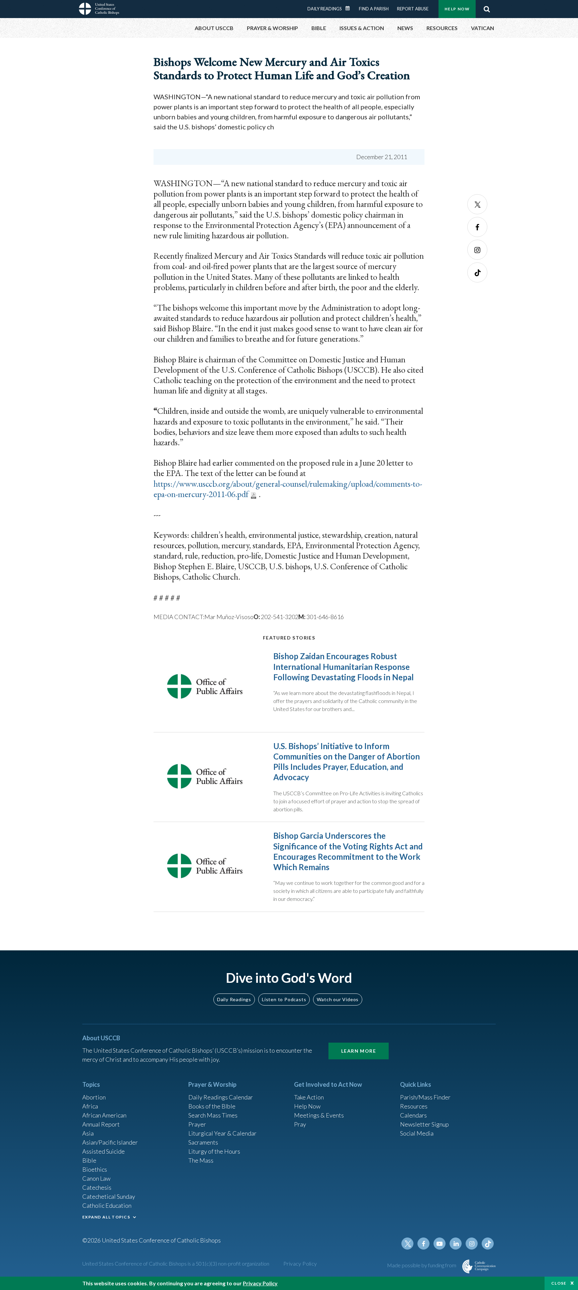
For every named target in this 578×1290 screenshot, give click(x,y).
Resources (413, 1106)
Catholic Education (106, 1205)
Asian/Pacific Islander (110, 1142)
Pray (300, 1124)
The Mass (200, 1160)
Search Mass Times (212, 1115)
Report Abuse (412, 8)
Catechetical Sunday (108, 1196)
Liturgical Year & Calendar (222, 1133)
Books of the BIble (211, 1106)
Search (487, 9)
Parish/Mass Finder (425, 1097)
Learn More (358, 1051)
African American (104, 1115)
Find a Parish (374, 8)
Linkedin (456, 1244)
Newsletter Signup (424, 1124)
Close (559, 1283)
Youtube (440, 1244)
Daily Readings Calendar (350, 8)
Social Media (417, 1133)
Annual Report (101, 1124)
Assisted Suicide (103, 1151)
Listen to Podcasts (284, 999)
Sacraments (203, 1142)
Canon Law (96, 1178)
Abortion (94, 1097)
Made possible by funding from (422, 1265)
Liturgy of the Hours (214, 1151)
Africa (90, 1106)
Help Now (457, 8)
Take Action (309, 1097)
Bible (89, 1160)
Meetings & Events (319, 1115)
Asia (88, 1133)
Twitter (477, 204)
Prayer (197, 1124)
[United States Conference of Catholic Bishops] (99, 10)
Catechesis (96, 1187)
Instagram (477, 250)
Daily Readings (324, 8)
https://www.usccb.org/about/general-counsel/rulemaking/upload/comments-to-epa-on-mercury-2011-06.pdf (288, 489)
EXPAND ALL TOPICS (106, 1216)
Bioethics (94, 1169)
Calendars (413, 1115)
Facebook (477, 227)
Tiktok (477, 272)
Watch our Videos (338, 999)
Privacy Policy (300, 1263)
